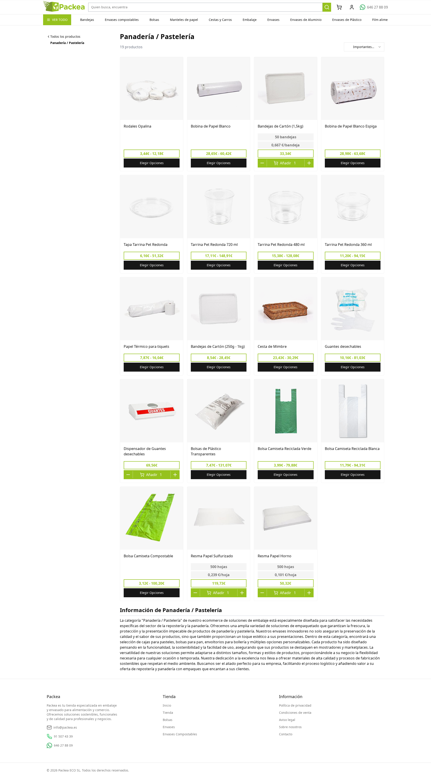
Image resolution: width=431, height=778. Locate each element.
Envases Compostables (180, 734)
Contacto (285, 734)
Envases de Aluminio (305, 20)
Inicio (167, 705)
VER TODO (60, 20)
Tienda (168, 712)
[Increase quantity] (309, 163)
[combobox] (364, 46)
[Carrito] (339, 7)
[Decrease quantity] (262, 163)
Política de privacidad (295, 705)
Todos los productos (65, 36)
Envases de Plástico (346, 20)
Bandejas (87, 20)
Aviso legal (287, 720)
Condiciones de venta (295, 712)
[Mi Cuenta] (351, 7)
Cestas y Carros (220, 20)
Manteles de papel (184, 20)
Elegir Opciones (152, 163)
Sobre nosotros (290, 727)
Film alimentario (384, 20)
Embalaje (250, 20)
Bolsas (154, 20)
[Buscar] (327, 7)
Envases (273, 20)
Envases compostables (122, 20)
